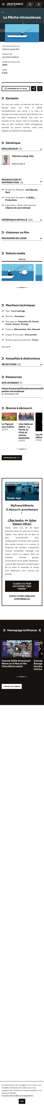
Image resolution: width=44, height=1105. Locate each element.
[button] (30, 267)
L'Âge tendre (15, 520)
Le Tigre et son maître (8, 425)
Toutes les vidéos (11, 686)
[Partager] (33, 88)
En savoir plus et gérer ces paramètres (17, 1095)
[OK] (22, 1101)
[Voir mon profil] (39, 4)
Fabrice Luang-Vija (10, 49)
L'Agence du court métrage (17, 207)
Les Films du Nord (10, 57)
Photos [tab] (22, 259)
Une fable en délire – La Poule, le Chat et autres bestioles (26, 431)
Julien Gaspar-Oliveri (24, 521)
